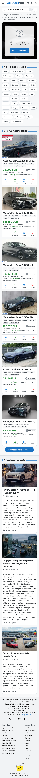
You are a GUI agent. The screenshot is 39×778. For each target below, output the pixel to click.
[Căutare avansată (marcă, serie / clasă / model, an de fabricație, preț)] (35, 10)
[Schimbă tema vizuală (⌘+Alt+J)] (36, 3)
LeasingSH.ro (24, 773)
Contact (4, 735)
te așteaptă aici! (27, 714)
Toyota (27, 738)
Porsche (27, 740)
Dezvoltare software (8, 756)
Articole (4, 733)
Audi (26, 733)
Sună (6, 183)
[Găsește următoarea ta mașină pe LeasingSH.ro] (14, 3)
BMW (27, 728)
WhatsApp (15, 183)
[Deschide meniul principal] (3, 3)
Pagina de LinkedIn (8, 753)
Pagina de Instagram (8, 750)
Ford (26, 745)
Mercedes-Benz (30, 730)
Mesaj (24, 183)
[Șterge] (27, 9)
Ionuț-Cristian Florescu (19, 768)
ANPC (4, 758)
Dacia (27, 758)
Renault (27, 756)
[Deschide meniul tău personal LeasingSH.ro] (32, 3)
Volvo (27, 743)
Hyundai (28, 750)
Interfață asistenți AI (8, 745)
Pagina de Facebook (8, 748)
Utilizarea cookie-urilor (9, 740)
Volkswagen (29, 735)
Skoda (27, 748)
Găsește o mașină (7, 730)
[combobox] (17, 10)
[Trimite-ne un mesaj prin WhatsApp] (9, 719)
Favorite (33, 183)
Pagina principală (7, 728)
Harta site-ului (6, 743)
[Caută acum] (30, 9)
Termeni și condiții (7, 738)
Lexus (27, 753)
